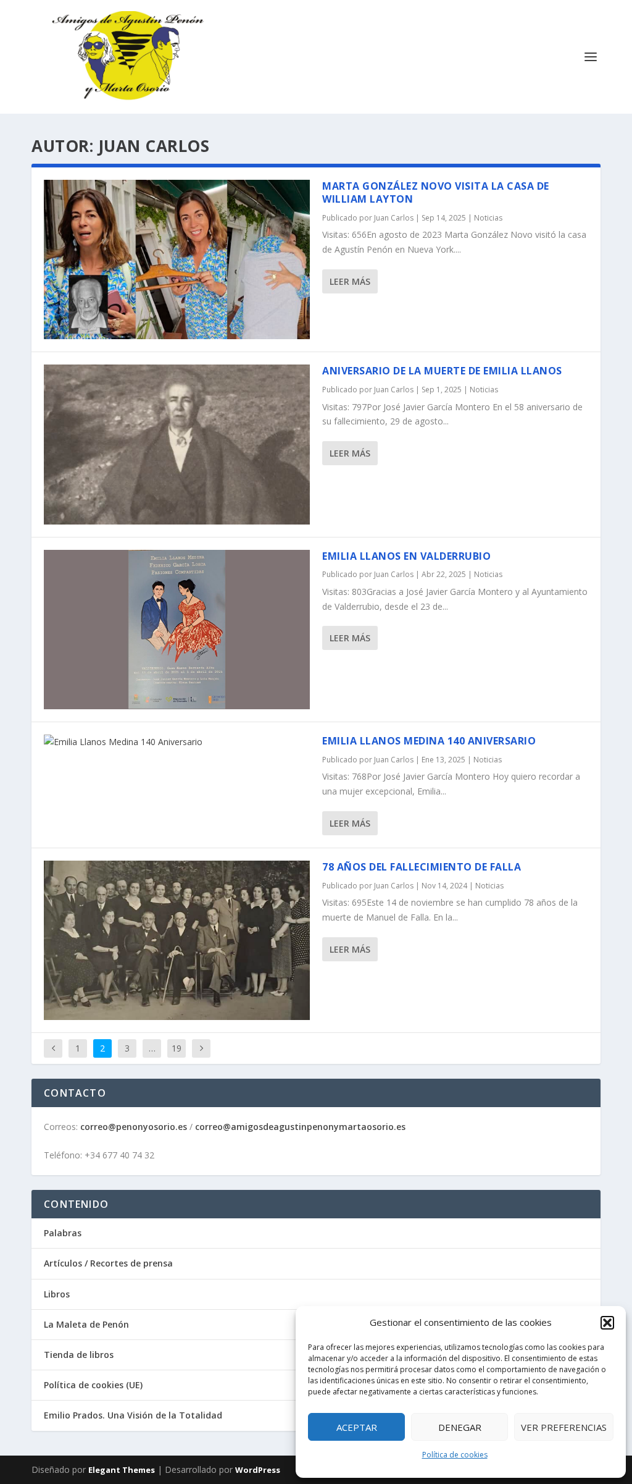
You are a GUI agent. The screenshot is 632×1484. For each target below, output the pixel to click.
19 (176, 1048)
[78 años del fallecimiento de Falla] (177, 940)
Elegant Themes (121, 1469)
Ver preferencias (564, 1427)
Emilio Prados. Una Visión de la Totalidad (133, 1415)
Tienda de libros (79, 1354)
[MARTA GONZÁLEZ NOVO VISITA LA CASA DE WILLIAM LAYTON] (177, 259)
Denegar (459, 1427)
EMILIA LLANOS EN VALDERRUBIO (406, 556)
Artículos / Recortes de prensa (108, 1263)
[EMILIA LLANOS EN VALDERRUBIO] (177, 629)
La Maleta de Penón (86, 1324)
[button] (607, 1323)
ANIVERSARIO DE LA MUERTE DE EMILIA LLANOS (442, 370)
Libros (57, 1294)
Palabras (62, 1233)
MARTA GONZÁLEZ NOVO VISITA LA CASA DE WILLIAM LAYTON (435, 192)
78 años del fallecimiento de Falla (421, 867)
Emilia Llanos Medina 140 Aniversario (429, 741)
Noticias (488, 218)
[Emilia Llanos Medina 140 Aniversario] (177, 742)
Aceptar (356, 1427)
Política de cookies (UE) (93, 1385)
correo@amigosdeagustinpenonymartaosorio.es (300, 1126)
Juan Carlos (394, 218)
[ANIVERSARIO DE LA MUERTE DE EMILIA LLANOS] (177, 444)
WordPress (257, 1469)
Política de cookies (455, 1454)
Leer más (350, 281)
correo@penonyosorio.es (133, 1126)
